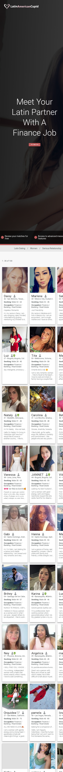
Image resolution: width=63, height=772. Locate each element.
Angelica (37, 653)
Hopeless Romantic (11, 310)
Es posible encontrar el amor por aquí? (42, 667)
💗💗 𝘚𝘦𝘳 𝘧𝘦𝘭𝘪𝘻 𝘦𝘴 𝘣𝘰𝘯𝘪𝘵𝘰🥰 (15, 489)
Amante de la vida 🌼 (39, 370)
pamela (36, 713)
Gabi (7, 534)
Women (33, 248)
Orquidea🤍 (12, 713)
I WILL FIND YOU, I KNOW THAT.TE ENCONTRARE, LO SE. (15, 667)
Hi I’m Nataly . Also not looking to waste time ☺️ (15, 429)
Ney (6, 653)
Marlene (36, 296)
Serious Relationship (51, 248)
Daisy (7, 296)
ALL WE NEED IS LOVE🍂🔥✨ (15, 727)
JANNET (37, 474)
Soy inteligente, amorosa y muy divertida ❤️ (15, 370)
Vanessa (9, 474)
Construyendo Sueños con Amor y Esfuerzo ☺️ (42, 608)
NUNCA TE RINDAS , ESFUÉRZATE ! (15, 608)
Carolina (37, 415)
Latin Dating (19, 248)
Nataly (8, 415)
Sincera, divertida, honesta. (41, 429)
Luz (6, 355)
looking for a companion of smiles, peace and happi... (42, 727)
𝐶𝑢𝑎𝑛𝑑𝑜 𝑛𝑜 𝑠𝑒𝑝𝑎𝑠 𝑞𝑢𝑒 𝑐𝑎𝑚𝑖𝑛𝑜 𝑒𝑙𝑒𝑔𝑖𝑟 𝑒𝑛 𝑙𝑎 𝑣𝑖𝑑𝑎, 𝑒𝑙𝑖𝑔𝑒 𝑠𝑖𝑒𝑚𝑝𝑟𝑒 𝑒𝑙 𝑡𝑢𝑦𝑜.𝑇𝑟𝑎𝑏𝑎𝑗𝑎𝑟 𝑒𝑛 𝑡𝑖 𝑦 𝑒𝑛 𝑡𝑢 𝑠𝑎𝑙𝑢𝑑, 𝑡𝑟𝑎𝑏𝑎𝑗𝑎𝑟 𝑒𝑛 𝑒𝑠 (14, 495)
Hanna (35, 534)
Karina (35, 594)
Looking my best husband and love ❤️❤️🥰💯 (42, 489)
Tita (34, 355)
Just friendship (37, 310)
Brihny (8, 594)
